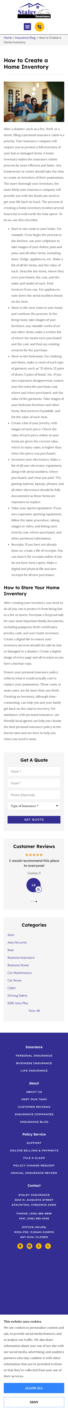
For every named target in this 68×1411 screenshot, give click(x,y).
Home (8, 38)
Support (34, 1142)
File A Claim (34, 1157)
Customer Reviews (34, 1106)
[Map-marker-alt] (20, 1246)
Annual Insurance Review (34, 1172)
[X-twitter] (48, 1246)
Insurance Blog (25, 38)
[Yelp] (39, 1246)
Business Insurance (34, 1063)
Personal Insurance (34, 1055)
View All (34, 1011)
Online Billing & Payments (34, 1150)
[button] (27, 26)
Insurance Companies (34, 1114)
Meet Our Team (34, 1099)
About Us (34, 1091)
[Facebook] (29, 1246)
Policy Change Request (34, 1165)
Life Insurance (34, 1070)
